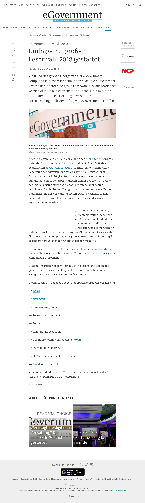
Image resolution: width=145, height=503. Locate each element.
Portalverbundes (104, 249)
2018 (49, 35)
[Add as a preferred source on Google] (73, 472)
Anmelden (131, 5)
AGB (36, 479)
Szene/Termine (94, 27)
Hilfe (77, 479)
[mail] (13, 68)
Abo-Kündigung (121, 479)
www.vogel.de (121, 491)
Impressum (16, 479)
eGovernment (94, 159)
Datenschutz (56, 479)
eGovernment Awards (37, 35)
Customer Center (45, 479)
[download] (13, 80)
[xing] (13, 55)
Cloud (36, 364)
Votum (58, 372)
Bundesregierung (61, 167)
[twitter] (13, 49)
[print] (13, 74)
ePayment (39, 299)
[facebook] (13, 43)
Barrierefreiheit (68, 479)
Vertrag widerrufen (87, 479)
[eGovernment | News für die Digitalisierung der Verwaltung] (5, 27)
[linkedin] (13, 61)
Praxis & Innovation (43, 27)
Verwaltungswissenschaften (70, 27)
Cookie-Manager (27, 479)
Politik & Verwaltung (21, 27)
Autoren (130, 479)
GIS (79, 339)
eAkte (36, 290)
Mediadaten (99, 479)
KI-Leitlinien (109, 479)
